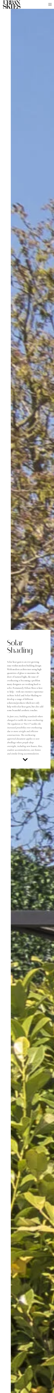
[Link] (25, 759)
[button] (50, 4)
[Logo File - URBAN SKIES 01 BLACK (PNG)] (11, 4)
